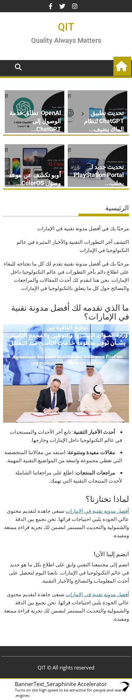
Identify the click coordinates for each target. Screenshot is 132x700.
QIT (66, 27)
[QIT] (122, 65)
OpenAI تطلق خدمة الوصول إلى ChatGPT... (35, 121)
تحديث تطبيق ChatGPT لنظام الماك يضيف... (104, 121)
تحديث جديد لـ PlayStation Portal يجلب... (99, 175)
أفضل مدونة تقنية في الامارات (97, 510)
